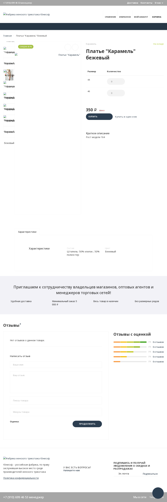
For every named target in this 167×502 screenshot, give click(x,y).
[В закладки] (75, 47)
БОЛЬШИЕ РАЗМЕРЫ (49, 26)
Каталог (11, 26)
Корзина (156, 17)
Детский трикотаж (74, 26)
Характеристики (27, 231)
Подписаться (150, 473)
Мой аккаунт (141, 17)
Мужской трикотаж (126, 26)
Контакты (146, 2)
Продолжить (87, 423)
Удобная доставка (21, 301)
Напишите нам (71, 470)
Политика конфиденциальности (21, 478)
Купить (93, 116)
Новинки (30, 26)
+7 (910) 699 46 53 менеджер (17, 2)
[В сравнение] (68, 47)
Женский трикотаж (100, 26)
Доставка (132, 2)
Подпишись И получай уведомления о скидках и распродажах (132, 465)
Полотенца (148, 26)
